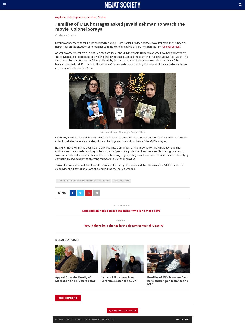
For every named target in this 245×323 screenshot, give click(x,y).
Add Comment (68, 298)
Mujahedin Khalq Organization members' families (80, 17)
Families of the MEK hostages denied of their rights (84, 181)
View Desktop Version (124, 311)
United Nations (121, 181)
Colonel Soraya (171, 46)
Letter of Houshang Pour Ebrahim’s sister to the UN (119, 279)
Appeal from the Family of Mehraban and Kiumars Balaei (75, 279)
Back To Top (181, 319)
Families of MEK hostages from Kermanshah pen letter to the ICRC (167, 281)
